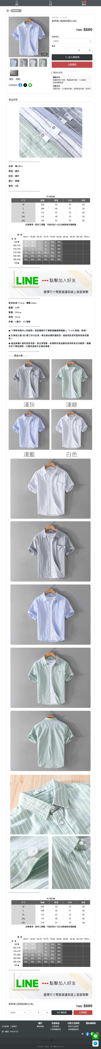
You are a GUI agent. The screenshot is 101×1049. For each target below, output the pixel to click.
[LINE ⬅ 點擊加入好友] (50, 283)
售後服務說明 (73, 1029)
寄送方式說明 (73, 1026)
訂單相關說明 (55, 1029)
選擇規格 (55, 37)
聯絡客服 (40, 1026)
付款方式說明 (73, 1023)
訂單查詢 (55, 1026)
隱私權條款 (91, 1023)
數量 (53, 46)
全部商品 (55, 1023)
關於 (40, 1023)
